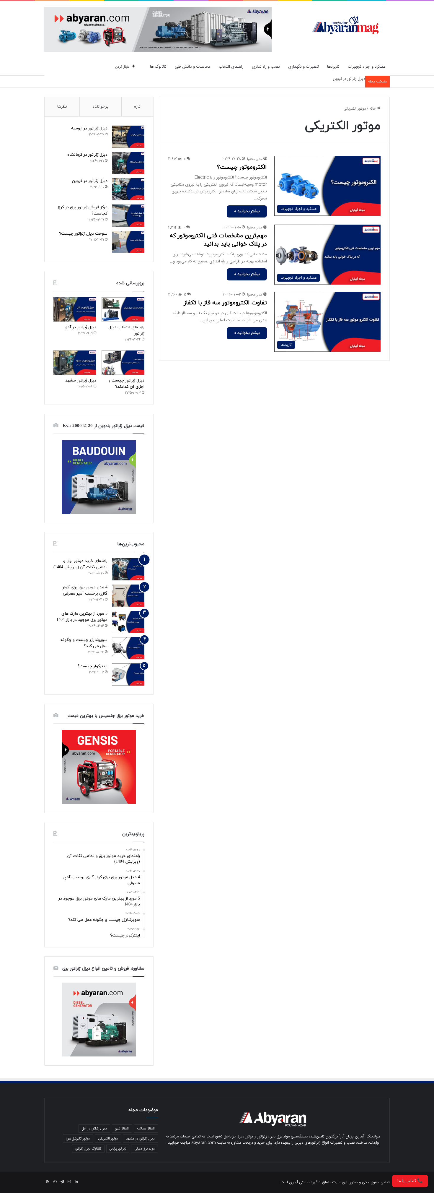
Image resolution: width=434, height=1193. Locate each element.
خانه (373, 108)
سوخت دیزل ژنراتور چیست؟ (83, 233)
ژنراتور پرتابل (118, 1149)
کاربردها (333, 66)
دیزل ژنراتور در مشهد (140, 1139)
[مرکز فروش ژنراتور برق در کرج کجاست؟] (128, 215)
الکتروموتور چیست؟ (242, 167)
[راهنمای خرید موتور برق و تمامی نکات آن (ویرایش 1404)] (128, 569)
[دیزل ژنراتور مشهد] (74, 362)
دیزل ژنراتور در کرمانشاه (87, 155)
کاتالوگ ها (158, 66)
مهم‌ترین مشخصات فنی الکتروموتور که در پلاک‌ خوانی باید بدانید (218, 240)
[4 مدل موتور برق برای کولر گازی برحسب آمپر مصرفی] (128, 596)
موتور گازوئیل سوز (78, 1139)
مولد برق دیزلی (144, 1149)
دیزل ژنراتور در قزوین (349, 79)
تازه (137, 106)
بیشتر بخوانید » (247, 211)
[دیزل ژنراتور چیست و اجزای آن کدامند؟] (123, 362)
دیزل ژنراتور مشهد (80, 380)
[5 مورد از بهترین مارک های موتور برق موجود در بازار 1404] (128, 622)
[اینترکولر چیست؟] (128, 674)
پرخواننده (100, 106)
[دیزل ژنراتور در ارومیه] (128, 137)
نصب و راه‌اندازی (266, 66)
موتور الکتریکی (108, 1139)
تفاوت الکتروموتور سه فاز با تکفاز (225, 303)
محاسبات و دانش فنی (193, 66)
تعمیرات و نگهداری (303, 66)
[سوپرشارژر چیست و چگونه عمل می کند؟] (128, 648)
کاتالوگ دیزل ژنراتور (88, 1149)
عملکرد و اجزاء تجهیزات (367, 66)
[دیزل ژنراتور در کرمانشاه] (128, 163)
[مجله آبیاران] (345, 25)
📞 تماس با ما (410, 1181)
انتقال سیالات (146, 1129)
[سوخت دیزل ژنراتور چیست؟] (128, 242)
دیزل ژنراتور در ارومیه (89, 128)
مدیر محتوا (254, 159)
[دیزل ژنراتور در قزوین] (128, 189)
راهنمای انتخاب (231, 66)
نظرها (62, 106)
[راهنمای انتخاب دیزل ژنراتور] (123, 309)
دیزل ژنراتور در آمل (80, 327)
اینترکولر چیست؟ (92, 666)
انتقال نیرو (122, 1129)
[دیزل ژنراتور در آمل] (74, 309)
